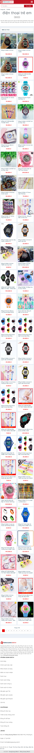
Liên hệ (2, 702)
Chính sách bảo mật (6, 665)
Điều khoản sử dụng (6, 668)
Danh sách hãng (5, 680)
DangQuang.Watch (14, 751)
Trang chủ (2, 9)
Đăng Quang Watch (25, 751)
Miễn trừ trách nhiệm (6, 672)
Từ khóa (8, 9)
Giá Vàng (26, 747)
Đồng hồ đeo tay (5, 711)
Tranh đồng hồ (4, 726)
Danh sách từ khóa (6, 687)
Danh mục (3, 676)
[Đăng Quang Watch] (8, 642)
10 (27, 630)
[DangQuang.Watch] (9, 2)
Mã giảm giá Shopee (6, 698)
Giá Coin (2, 748)
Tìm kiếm (28, 6)
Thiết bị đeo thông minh (7, 714)
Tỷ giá (10, 747)
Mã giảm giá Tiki (5, 691)
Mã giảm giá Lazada (6, 695)
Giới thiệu (3, 661)
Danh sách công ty (6, 683)
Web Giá (31, 747)
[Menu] (32, 2)
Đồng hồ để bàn (5, 718)
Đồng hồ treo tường (6, 722)
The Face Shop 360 (18, 747)
